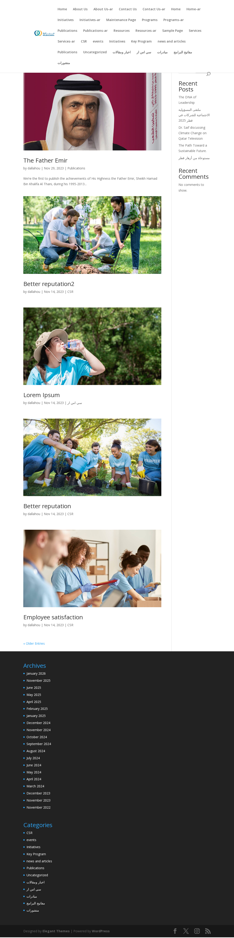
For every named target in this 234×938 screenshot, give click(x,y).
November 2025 (39, 680)
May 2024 (34, 772)
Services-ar (66, 41)
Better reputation (47, 506)
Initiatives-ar (90, 20)
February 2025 (37, 708)
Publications (67, 31)
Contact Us (128, 9)
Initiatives (66, 20)
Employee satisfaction (53, 617)
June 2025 (34, 687)
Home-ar (193, 9)
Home (62, 9)
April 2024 (34, 779)
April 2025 (34, 702)
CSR (84, 41)
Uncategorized (95, 52)
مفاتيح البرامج (183, 52)
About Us (80, 9)
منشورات (64, 63)
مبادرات (162, 52)
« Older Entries (34, 643)
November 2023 (39, 800)
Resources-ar (146, 31)
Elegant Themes (56, 931)
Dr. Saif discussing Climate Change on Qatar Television (192, 133)
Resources (122, 31)
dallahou (34, 168)
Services (195, 31)
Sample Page (172, 31)
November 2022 (39, 807)
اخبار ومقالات (122, 52)
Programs (149, 20)
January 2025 (36, 716)
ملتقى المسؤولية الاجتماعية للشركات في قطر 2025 (194, 115)
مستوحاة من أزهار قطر (194, 158)
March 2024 (35, 786)
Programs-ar (173, 20)
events (98, 41)
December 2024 (38, 723)
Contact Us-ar (154, 9)
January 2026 (36, 673)
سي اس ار (144, 52)
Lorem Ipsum (41, 395)
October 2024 (37, 737)
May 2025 (34, 694)
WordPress (101, 931)
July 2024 (33, 758)
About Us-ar (103, 9)
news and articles (172, 41)
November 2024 (39, 730)
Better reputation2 (48, 284)
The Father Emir (45, 160)
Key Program (141, 41)
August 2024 (36, 751)
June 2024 (34, 765)
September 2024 (39, 744)
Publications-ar (95, 31)
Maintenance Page (121, 20)
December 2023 (38, 793)
